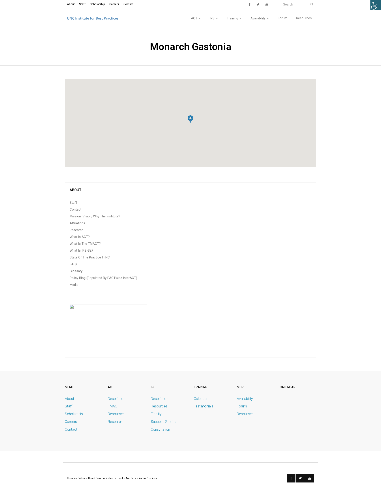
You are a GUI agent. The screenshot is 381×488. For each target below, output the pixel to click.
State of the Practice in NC (90, 257)
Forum (242, 406)
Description (116, 399)
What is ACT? (80, 237)
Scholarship (97, 4)
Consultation (160, 429)
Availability (245, 399)
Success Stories (163, 422)
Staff (82, 4)
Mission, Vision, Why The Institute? (95, 216)
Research (76, 230)
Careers (114, 4)
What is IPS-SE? (81, 250)
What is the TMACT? (85, 244)
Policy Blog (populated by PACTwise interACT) (103, 278)
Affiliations (77, 223)
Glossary (76, 271)
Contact (128, 4)
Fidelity (156, 414)
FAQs (73, 264)
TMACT (113, 406)
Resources (116, 414)
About (71, 4)
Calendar (200, 399)
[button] (190, 119)
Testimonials (203, 406)
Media (74, 285)
